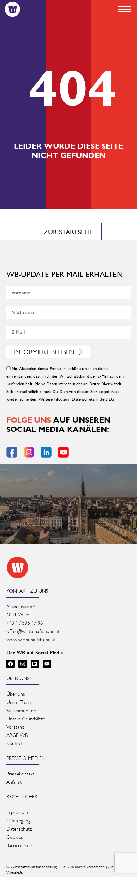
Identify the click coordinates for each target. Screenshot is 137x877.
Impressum (17, 812)
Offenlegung (18, 820)
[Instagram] (22, 664)
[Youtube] (47, 664)
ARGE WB (17, 735)
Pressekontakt (20, 773)
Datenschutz (19, 828)
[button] (124, 9)
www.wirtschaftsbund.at (31, 639)
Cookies (14, 837)
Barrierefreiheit (21, 845)
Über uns (15, 694)
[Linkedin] (35, 664)
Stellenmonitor (21, 710)
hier (118, 399)
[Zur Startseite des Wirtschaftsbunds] (17, 567)
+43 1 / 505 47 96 (24, 623)
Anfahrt (14, 782)
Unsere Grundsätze (25, 718)
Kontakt (14, 743)
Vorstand (15, 727)
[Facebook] (10, 664)
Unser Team (18, 702)
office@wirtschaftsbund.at (33, 631)
